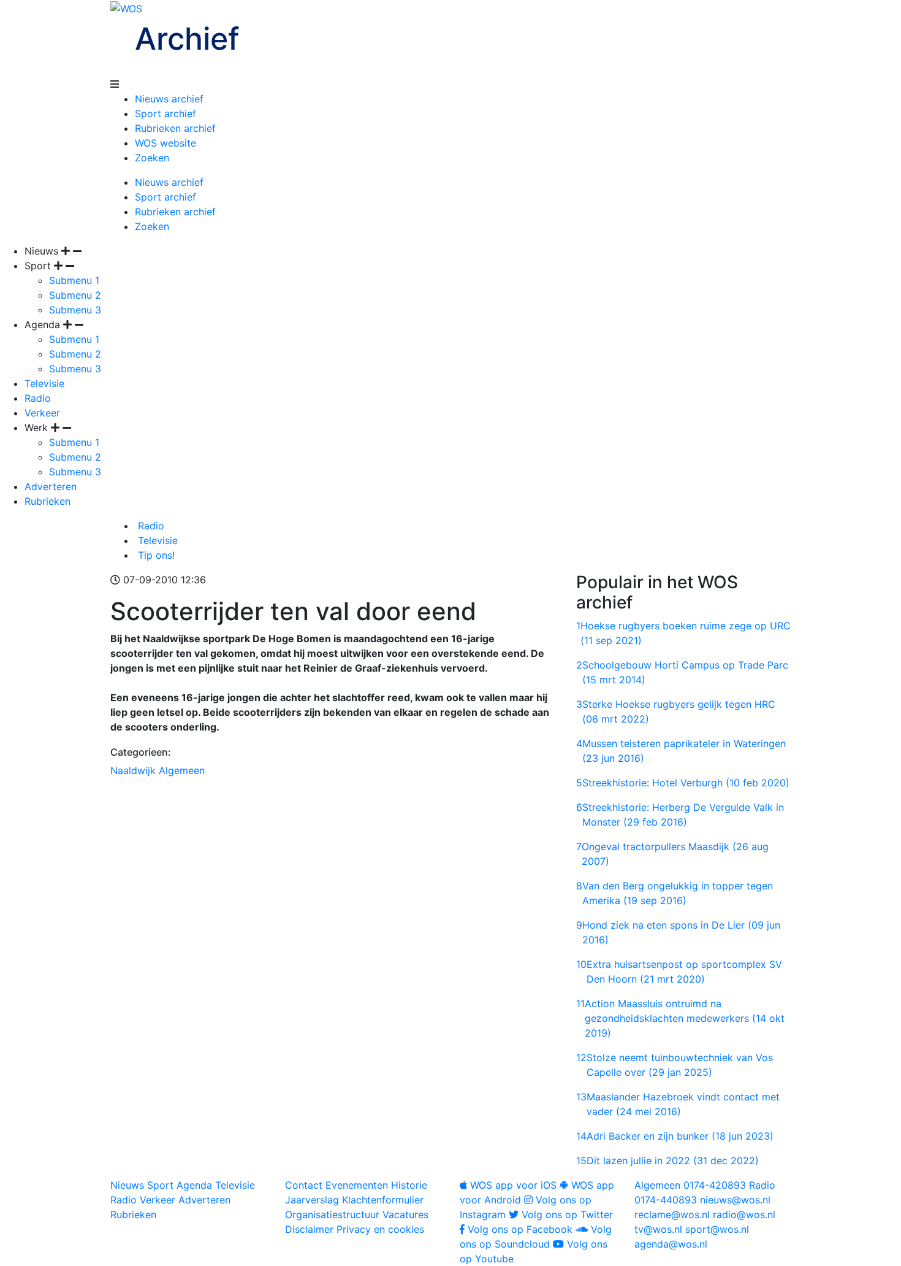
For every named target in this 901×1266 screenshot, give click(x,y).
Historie (409, 1185)
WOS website (165, 143)
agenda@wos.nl (670, 1244)
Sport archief (165, 113)
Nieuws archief (169, 99)
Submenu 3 (75, 310)
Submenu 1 (74, 280)
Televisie (44, 383)
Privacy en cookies (380, 1229)
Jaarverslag (312, 1200)
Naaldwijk (133, 770)
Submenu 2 (75, 295)
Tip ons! (155, 555)
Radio (38, 398)
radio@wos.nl (744, 1214)
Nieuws (127, 1185)
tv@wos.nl (658, 1229)
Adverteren (51, 486)
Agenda (194, 1185)
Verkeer (42, 413)
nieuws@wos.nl (735, 1200)
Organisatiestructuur (332, 1214)
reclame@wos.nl (672, 1214)
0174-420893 (690, 1185)
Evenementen (356, 1185)
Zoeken (152, 158)
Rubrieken (47, 501)
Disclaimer (309, 1229)
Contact (303, 1185)
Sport (160, 1185)
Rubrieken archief (175, 128)
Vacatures (405, 1214)
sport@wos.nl (717, 1229)
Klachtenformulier (383, 1200)
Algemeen (182, 770)
